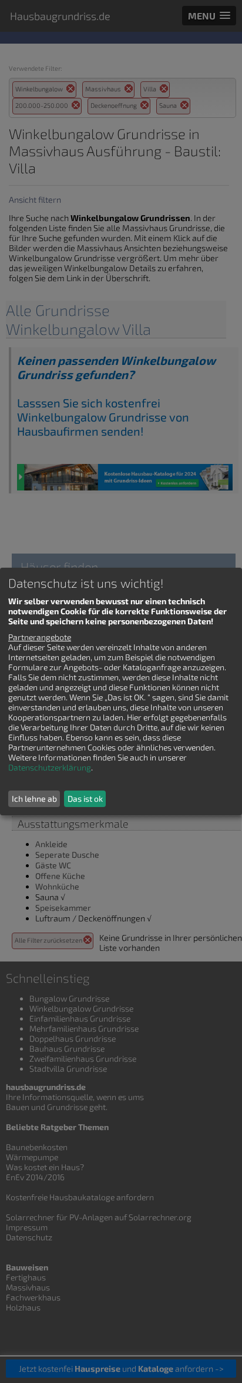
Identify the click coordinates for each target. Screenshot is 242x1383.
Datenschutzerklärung (49, 767)
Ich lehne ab (34, 798)
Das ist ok (85, 798)
